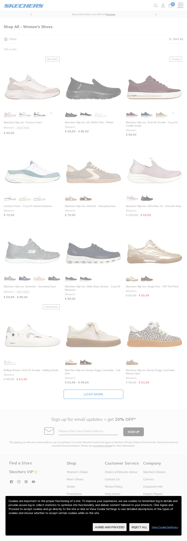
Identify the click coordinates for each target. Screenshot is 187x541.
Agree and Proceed (109, 527)
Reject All (139, 527)
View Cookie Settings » (165, 527)
